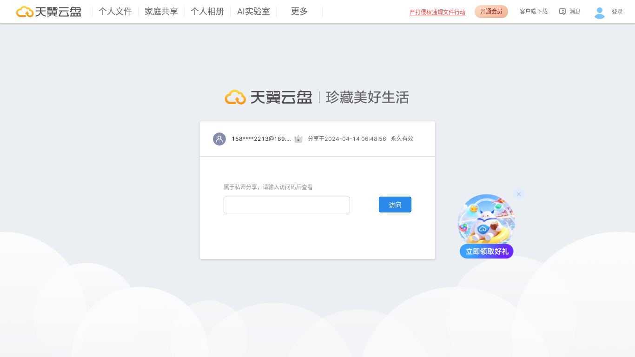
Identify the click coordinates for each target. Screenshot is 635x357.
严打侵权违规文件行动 (437, 12)
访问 (395, 205)
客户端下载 (534, 11)
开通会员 (491, 11)
